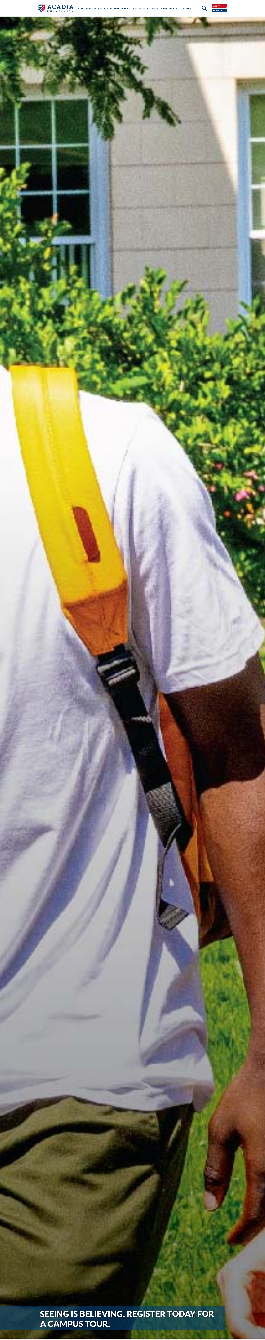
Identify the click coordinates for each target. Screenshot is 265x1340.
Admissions (85, 8)
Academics (101, 8)
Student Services (121, 8)
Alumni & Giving (157, 8)
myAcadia (185, 8)
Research (139, 8)
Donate (217, 10)
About (173, 8)
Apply (216, 6)
